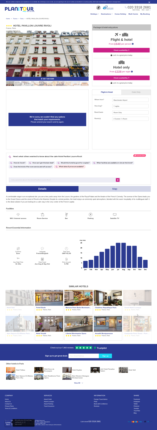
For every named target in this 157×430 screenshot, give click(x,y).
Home (7, 399)
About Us (8, 401)
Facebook (137, 399)
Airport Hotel (48, 399)
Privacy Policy (9, 406)
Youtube (136, 408)
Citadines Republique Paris (105, 307)
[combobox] (130, 100)
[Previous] (19, 315)
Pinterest (136, 406)
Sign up (105, 356)
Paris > (23, 18)
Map (114, 188)
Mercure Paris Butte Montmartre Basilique (78, 307)
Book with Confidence (101, 404)
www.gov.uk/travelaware (55, 424)
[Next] (137, 315)
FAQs (95, 401)
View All (77, 383)
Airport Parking (48, 404)
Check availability (121, 50)
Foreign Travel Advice (100, 399)
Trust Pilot (137, 411)
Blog (135, 413)
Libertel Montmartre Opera (76, 333)
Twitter (136, 404)
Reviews (96, 406)
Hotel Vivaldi (41, 333)
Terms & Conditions (11, 408)
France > (16, 18)
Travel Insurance (49, 406)
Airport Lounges (49, 401)
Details (42, 188)
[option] (49, 315)
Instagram (137, 401)
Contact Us (8, 404)
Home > (9, 18)
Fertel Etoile (41, 307)
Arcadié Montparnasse (104, 333)
